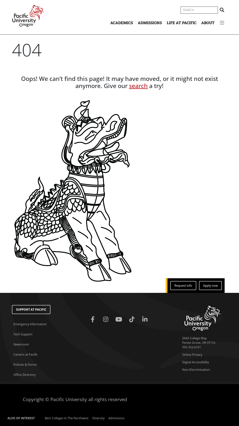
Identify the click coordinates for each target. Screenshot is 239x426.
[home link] (203, 318)
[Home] (28, 15)
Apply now (210, 286)
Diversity (98, 418)
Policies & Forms (25, 365)
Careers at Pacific (25, 354)
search (138, 86)
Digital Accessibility (195, 362)
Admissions (150, 22)
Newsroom (21, 344)
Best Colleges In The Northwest (67, 418)
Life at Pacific (181, 22)
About (208, 22)
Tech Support (22, 334)
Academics (121, 22)
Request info (183, 286)
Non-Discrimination (196, 370)
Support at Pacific (31, 309)
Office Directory (24, 375)
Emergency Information (30, 324)
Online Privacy (192, 355)
